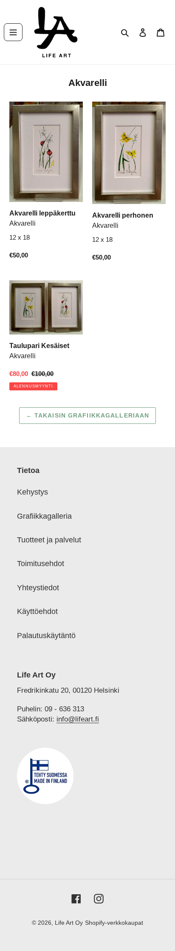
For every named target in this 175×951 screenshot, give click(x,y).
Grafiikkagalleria (44, 516)
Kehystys (32, 492)
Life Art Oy (69, 922)
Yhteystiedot (38, 587)
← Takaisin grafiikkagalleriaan (88, 415)
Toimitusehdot (40, 563)
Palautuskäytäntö (46, 635)
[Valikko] (13, 32)
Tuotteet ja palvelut (49, 540)
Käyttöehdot (37, 611)
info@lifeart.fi (77, 719)
